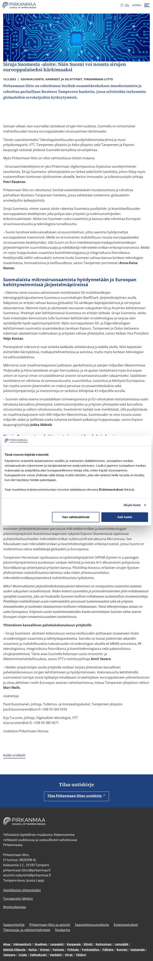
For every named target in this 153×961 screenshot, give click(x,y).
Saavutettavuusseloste (92, 924)
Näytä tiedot (132, 505)
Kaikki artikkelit (14, 755)
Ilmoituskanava (14, 907)
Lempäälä (122, 944)
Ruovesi (122, 949)
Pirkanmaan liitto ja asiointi (49, 924)
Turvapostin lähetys (18, 898)
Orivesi (45, 949)
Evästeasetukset (126, 924)
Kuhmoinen (104, 944)
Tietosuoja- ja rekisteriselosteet (26, 930)
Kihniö (88, 944)
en (127, 5)
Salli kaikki (124, 517)
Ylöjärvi (81, 955)
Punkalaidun (91, 949)
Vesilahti (56, 955)
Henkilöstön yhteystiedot (22, 890)
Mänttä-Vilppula (14, 949)
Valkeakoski (38, 955)
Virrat (69, 955)
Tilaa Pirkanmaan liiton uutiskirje (74, 796)
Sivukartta (62, 930)
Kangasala (74, 944)
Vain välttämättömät (75, 517)
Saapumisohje (14, 924)
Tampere (9, 955)
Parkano (59, 949)
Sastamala (137, 949)
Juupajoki (57, 944)
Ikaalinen (41, 944)
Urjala (23, 955)
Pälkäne (108, 949)
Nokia (32, 949)
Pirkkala (73, 949)
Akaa (7, 944)
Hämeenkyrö (22, 944)
